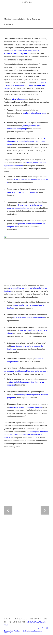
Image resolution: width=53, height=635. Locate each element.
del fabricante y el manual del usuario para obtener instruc (26, 141)
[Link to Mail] (43, 628)
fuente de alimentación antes (34, 112)
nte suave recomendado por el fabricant (29, 317)
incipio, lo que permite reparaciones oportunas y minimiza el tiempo (25, 85)
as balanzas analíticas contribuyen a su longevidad (25, 371)
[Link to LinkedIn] (38, 628)
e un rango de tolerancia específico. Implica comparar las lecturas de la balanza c (26, 434)
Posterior (45, 510)
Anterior (8, 510)
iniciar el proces (18, 98)
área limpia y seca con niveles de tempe (25, 407)
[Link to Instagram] (47, 628)
